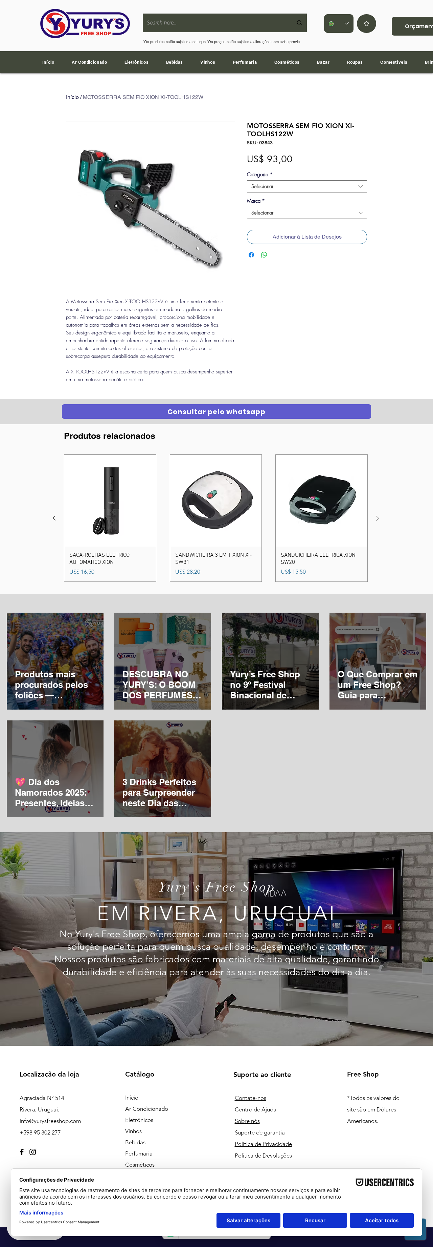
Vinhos (133, 1131)
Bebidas (135, 1142)
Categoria (260, 174)
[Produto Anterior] (54, 518)
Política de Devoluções (263, 1155)
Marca (256, 201)
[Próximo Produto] (377, 518)
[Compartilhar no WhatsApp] (264, 255)
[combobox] (307, 186)
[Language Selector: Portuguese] (339, 23)
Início (72, 97)
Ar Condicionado (146, 1108)
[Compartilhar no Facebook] (251, 255)
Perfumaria (139, 1153)
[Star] (366, 23)
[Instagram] (32, 1152)
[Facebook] (22, 1152)
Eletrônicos (139, 1120)
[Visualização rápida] (110, 501)
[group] (216, 518)
